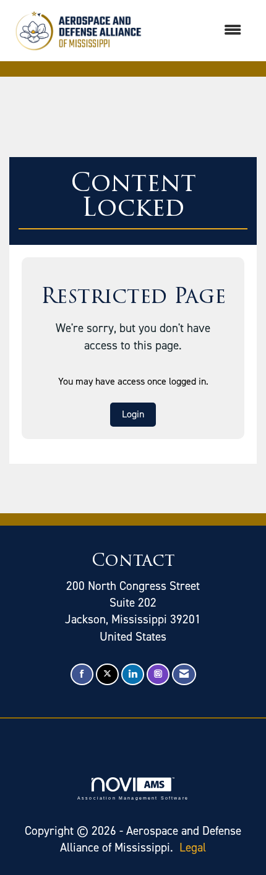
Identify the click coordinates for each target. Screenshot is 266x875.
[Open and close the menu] (200, 30)
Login (133, 414)
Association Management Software (133, 797)
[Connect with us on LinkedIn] (132, 674)
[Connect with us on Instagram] (158, 674)
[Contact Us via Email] (184, 674)
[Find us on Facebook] (82, 674)
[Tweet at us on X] (107, 674)
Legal (192, 847)
